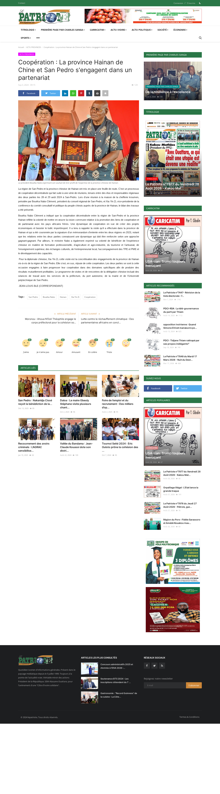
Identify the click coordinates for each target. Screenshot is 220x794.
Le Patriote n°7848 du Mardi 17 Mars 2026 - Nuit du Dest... (180, 358)
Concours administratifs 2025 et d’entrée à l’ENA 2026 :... (116, 666)
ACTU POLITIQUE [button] (141, 29)
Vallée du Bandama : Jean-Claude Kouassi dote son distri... (76, 447)
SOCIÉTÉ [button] (162, 29)
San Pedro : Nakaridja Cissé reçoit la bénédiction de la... (35, 402)
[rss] (162, 666)
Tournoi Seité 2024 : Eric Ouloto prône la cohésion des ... (120, 447)
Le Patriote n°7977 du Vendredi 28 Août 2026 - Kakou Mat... (182, 473)
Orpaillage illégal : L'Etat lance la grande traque (180, 489)
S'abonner (193, 685)
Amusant (76, 352)
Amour (59, 352)
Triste (109, 352)
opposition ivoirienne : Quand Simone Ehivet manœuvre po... (180, 326)
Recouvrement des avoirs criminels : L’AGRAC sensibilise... (33, 447)
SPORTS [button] (25, 37)
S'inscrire (191, 3)
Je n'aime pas (43, 352)
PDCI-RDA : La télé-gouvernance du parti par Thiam (181, 310)
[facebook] (147, 666)
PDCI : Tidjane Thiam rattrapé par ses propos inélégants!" (181, 342)
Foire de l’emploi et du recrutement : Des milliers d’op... (117, 404)
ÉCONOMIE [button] (179, 29)
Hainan (63, 297)
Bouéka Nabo (49, 297)
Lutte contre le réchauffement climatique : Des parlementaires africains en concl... (107, 320)
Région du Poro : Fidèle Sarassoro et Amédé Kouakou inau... (181, 521)
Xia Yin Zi (75, 297)
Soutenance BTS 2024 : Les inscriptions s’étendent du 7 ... (115, 680)
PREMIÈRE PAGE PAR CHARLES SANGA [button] (62, 29)
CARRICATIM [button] (97, 29)
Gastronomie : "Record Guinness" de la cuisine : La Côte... (118, 695)
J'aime (26, 352)
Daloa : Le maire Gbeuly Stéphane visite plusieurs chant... (75, 404)
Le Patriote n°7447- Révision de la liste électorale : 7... (181, 294)
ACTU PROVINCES (33, 47)
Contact (21, 3)
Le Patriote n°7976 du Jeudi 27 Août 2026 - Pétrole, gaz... (180, 505)
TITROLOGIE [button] (27, 29)
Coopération (90, 297)
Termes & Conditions (189, 716)
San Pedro (33, 297)
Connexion (178, 3)
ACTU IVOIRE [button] (118, 29)
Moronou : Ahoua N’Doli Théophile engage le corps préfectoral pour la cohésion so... (50, 320)
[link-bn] (143, 16)
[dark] (200, 3)
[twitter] (154, 666)
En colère (92, 352)
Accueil (21, 47)
